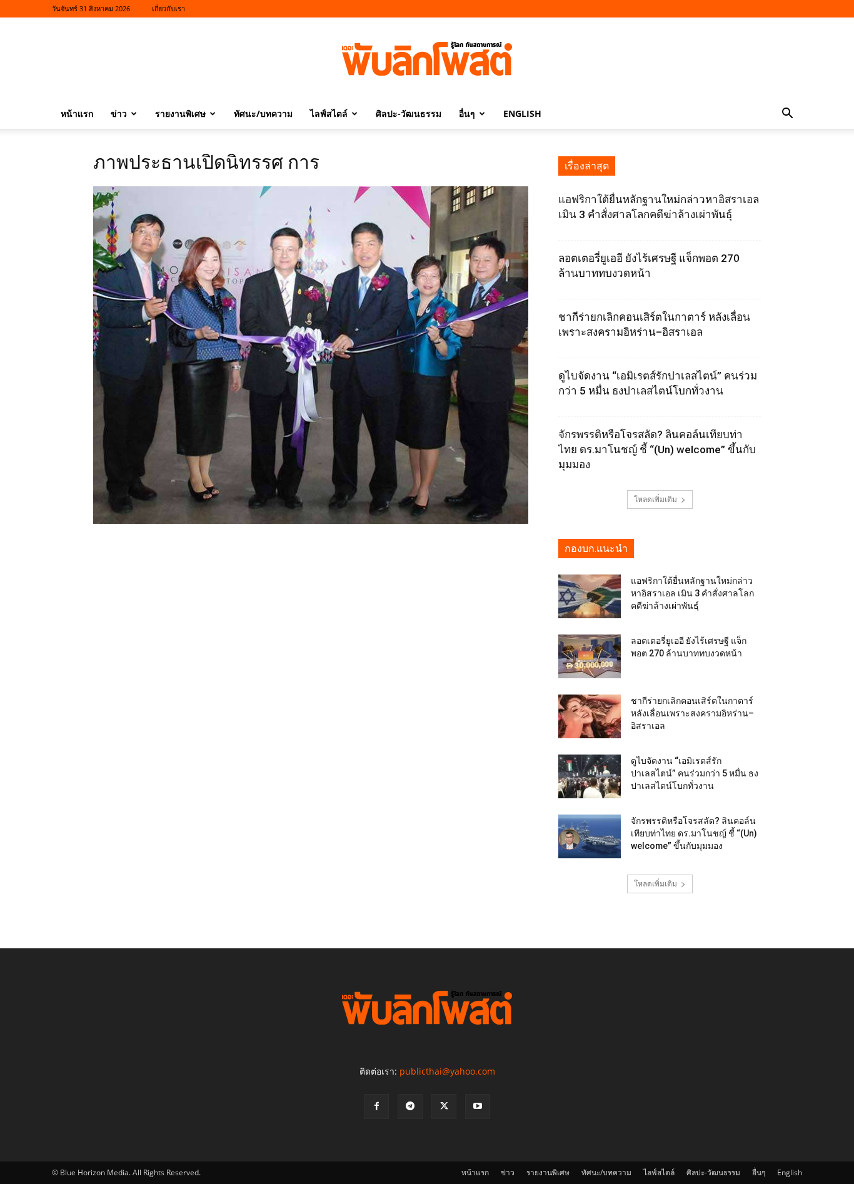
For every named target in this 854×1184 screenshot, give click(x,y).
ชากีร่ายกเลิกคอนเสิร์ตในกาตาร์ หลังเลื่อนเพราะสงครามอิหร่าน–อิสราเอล (692, 713)
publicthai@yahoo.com (447, 1071)
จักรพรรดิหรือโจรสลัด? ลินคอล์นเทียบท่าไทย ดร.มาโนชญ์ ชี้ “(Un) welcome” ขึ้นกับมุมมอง (657, 449)
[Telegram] (410, 1106)
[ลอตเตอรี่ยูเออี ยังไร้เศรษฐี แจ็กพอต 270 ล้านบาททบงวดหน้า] (589, 656)
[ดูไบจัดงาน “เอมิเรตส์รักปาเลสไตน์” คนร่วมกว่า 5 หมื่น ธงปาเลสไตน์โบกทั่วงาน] (589, 776)
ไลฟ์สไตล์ (329, 113)
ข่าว (119, 113)
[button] (787, 115)
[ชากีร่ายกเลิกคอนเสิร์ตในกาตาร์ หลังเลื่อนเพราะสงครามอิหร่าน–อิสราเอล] (589, 716)
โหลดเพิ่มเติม (655, 499)
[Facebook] (376, 1106)
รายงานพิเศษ (180, 113)
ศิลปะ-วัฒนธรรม (408, 113)
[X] (443, 1106)
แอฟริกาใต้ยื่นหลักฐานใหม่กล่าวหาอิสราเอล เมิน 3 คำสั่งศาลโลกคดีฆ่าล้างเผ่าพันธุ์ (692, 593)
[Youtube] (477, 1106)
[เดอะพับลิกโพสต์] (427, 59)
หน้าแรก (77, 113)
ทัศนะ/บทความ (263, 113)
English (522, 113)
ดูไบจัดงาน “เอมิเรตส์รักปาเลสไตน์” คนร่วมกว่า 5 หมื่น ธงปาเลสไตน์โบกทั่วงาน (694, 773)
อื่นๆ (467, 113)
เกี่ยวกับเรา (168, 8)
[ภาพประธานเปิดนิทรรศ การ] (310, 520)
